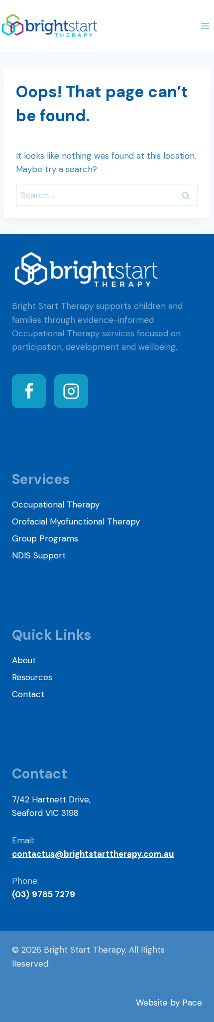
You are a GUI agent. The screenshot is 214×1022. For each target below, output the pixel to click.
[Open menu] (205, 25)
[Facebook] (29, 391)
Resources (32, 677)
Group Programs (45, 538)
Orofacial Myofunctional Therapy (76, 521)
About (24, 660)
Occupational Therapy (56, 504)
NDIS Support (39, 555)
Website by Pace (169, 1002)
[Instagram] (71, 391)
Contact (28, 694)
